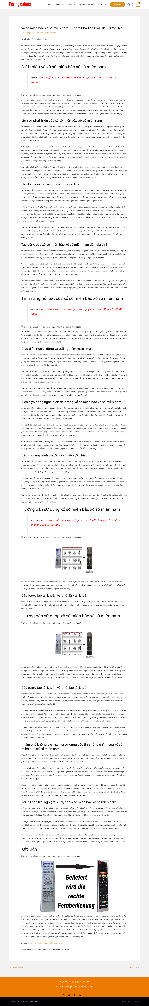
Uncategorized (29, 32)
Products (71, 4)
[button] (117, 4)
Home (49, 4)
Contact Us (101, 4)
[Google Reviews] (80, 995)
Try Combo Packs (86, 4)
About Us (60, 4)
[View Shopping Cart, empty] (138, 4)
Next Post (134, 967)
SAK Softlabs (134, 1001)
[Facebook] (128, 4)
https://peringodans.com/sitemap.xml (45, 943)
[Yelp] (85, 995)
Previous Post (16, 967)
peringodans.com (31, 1001)
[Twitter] (69, 995)
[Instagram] (132, 4)
